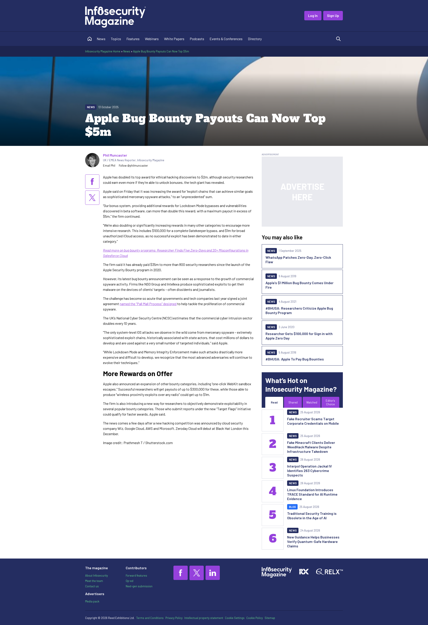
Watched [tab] (311, 402)
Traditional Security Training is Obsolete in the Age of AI (312, 515)
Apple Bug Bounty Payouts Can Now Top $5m (161, 51)
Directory (255, 39)
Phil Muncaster (115, 155)
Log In (313, 15)
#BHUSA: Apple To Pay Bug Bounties (294, 359)
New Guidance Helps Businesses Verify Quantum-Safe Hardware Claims (313, 541)
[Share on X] (92, 197)
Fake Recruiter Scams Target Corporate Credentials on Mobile (313, 421)
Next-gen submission (139, 586)
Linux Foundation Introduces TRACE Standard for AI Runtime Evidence (312, 494)
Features (133, 39)
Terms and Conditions (150, 618)
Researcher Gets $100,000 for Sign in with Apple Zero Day (299, 335)
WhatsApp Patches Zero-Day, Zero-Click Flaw (298, 259)
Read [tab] (274, 402)
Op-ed (129, 581)
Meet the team (94, 581)
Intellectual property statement (203, 618)
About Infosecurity (96, 575)
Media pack (92, 601)
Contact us (92, 586)
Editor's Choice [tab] (330, 402)
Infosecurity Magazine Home (102, 51)
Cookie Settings (235, 618)
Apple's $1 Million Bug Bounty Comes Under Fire (299, 285)
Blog (292, 507)
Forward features (136, 575)
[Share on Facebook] (92, 181)
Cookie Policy (254, 618)
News (101, 39)
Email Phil (109, 165)
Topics (116, 39)
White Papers (174, 39)
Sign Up (333, 15)
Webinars (152, 39)
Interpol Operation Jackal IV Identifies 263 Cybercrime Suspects (309, 470)
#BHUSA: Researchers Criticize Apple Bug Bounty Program (299, 310)
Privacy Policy (174, 618)
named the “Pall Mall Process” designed (148, 304)
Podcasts (197, 39)
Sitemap (270, 618)
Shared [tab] (293, 402)
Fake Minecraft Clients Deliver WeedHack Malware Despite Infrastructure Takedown (311, 446)
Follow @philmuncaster (133, 165)
